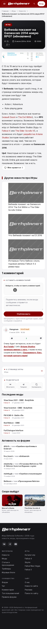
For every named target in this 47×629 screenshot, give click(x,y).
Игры (8, 25)
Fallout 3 (28, 569)
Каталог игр (30, 555)
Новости (5, 555)
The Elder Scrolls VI (24, 131)
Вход (41, 4)
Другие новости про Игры (20, 177)
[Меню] (4, 3)
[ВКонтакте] (4, 544)
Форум (5, 582)
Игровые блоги (8, 572)
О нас (27, 582)
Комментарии (8, 590)
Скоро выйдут (10, 491)
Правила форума (9, 597)
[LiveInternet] (7, 621)
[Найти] (34, 4)
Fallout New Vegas (32, 566)
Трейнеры (6, 569)
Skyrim (27, 562)
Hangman (14, 329)
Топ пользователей (10, 593)
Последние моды (12, 394)
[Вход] (15, 290)
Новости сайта (31, 586)
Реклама (28, 590)
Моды (4, 559)
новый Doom (9, 117)
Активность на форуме (16, 440)
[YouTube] (15, 544)
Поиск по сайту (31, 593)
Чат (3, 586)
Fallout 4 (6, 131)
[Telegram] (10, 544)
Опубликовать (23, 314)
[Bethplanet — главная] (19, 3)
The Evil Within (25, 117)
